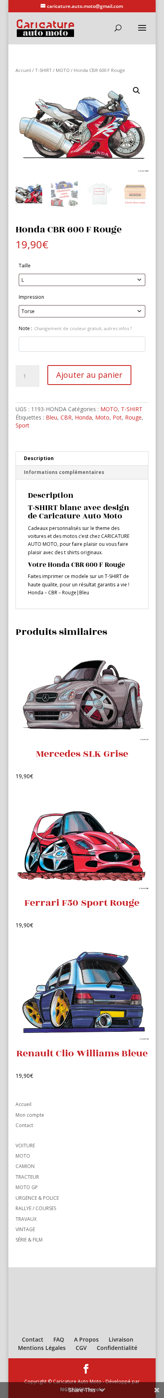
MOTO (63, 70)
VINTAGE (25, 1229)
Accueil (23, 70)
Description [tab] (39, 458)
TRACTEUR (27, 1177)
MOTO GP (27, 1187)
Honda (83, 417)
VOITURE (25, 1145)
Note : (75, 328)
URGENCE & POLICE (37, 1198)
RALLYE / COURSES (36, 1208)
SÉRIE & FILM (29, 1239)
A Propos (86, 1339)
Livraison (121, 1339)
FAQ (58, 1339)
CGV (81, 1348)
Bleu (51, 417)
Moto (102, 417)
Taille (25, 265)
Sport (22, 425)
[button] (136, 90)
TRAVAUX (26, 1219)
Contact (24, 1125)
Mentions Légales (42, 1348)
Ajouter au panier (89, 374)
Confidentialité (117, 1348)
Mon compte (30, 1115)
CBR (66, 417)
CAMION (25, 1166)
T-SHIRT (43, 70)
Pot (117, 417)
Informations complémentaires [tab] (64, 472)
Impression (31, 297)
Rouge (133, 417)
